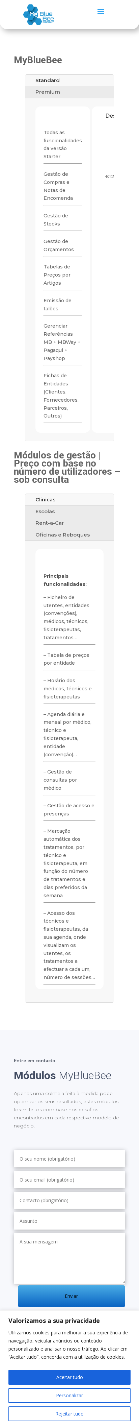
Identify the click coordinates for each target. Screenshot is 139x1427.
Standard (47, 80)
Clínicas (45, 499)
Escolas (45, 511)
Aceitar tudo (69, 1377)
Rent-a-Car (49, 523)
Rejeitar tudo (69, 1413)
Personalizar (69, 1395)
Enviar (71, 1296)
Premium (47, 92)
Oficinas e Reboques (62, 534)
